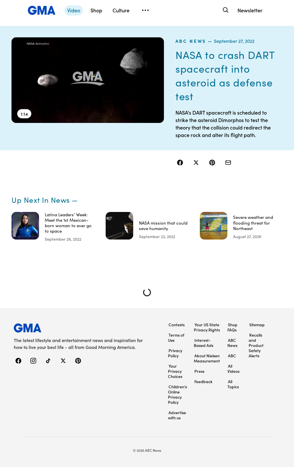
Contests (177, 324)
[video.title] (87, 80)
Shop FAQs (232, 327)
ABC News (190, 41)
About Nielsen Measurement (207, 358)
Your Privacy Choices (175, 371)
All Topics (233, 384)
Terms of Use (176, 337)
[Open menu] (145, 10)
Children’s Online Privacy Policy (177, 394)
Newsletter (249, 10)
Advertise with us (177, 415)
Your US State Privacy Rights (207, 327)
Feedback (203, 381)
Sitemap (257, 324)
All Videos (233, 368)
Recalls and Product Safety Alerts (256, 345)
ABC (232, 355)
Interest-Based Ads (203, 342)
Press (199, 371)
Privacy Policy (175, 353)
